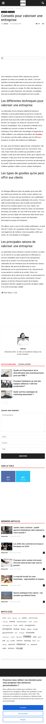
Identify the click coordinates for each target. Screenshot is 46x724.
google (35, 629)
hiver (16, 633)
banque (14, 618)
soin (38, 641)
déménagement (7, 625)
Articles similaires (8, 364)
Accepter (23, 707)
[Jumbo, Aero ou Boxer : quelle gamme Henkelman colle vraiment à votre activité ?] (6, 530)
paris (39, 637)
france (23, 629)
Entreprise (11, 12)
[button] (43, 3)
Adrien (6, 24)
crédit (30, 621)
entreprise (7, 629)
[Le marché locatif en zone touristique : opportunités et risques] (6, 579)
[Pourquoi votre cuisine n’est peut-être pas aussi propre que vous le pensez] (6, 563)
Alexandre (4, 536)
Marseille (19, 637)
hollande (21, 633)
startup (4, 644)
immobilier (30, 632)
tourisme (11, 644)
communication (22, 622)
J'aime (8, 472)
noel (34, 637)
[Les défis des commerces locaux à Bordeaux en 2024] (6, 546)
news (27, 636)
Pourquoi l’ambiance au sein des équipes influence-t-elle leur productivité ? (27, 383)
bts (19, 618)
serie (34, 641)
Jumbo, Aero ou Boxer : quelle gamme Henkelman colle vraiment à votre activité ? (28, 530)
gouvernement (7, 633)
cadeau (24, 618)
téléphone (21, 644)
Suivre (23, 472)
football (16, 629)
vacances (34, 644)
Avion (9, 618)
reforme (19, 641)
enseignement (30, 625)
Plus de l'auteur (24, 364)
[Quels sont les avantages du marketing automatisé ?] (6, 394)
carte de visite (33, 618)
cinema (12, 621)
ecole (15, 625)
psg (8, 641)
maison (13, 637)
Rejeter (23, 720)
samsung (27, 640)
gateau (29, 629)
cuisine (35, 621)
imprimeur (5, 637)
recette (12, 641)
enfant (21, 625)
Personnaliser (23, 713)
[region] (23, 700)
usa (28, 644)
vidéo (4, 648)
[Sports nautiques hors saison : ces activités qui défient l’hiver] (6, 595)
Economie (4, 12)
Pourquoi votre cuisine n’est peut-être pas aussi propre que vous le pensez (27, 562)
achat (4, 618)
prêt (3, 641)
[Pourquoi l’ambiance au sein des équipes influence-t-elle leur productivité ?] (6, 384)
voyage (19, 648)
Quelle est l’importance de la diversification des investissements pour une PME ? (28, 373)
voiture (11, 648)
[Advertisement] (23, 41)
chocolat (5, 621)
